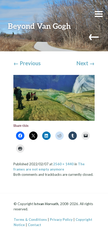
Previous (27, 63)
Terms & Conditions (30, 219)
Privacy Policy (61, 219)
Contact (34, 225)
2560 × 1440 (63, 164)
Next (86, 63)
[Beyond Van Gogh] (54, 97)
